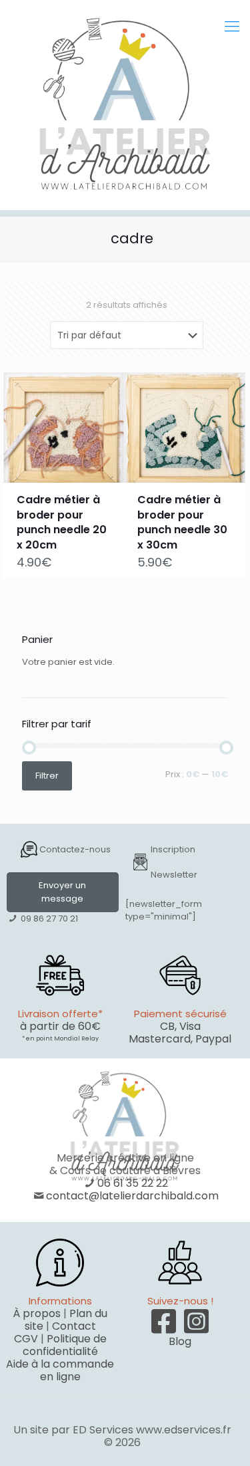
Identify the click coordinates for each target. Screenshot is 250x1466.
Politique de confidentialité (65, 1345)
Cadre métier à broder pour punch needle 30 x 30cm (182, 522)
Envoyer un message (62, 892)
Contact (74, 1326)
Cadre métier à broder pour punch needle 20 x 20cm (62, 522)
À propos (37, 1313)
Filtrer (47, 775)
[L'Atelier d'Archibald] (125, 104)
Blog (180, 1341)
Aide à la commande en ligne (60, 1370)
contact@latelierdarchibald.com (132, 1195)
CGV (26, 1338)
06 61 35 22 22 (132, 1183)
